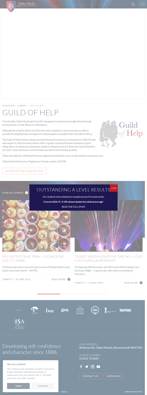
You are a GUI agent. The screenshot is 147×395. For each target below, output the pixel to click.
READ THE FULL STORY (73, 206)
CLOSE (113, 188)
